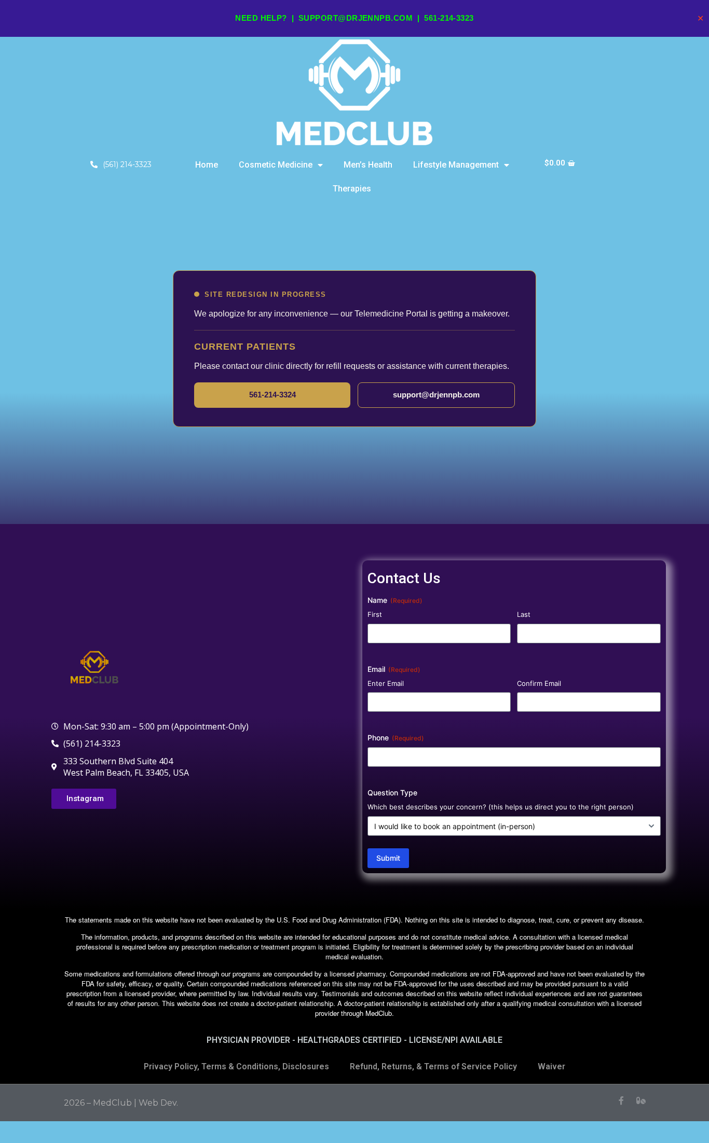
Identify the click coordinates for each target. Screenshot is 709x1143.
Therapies (352, 189)
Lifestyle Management (456, 165)
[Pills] (641, 1100)
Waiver (551, 1066)
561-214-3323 (448, 17)
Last (523, 614)
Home (206, 165)
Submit (388, 857)
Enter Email (385, 683)
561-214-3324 (272, 394)
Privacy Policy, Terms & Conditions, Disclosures (236, 1066)
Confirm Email (539, 683)
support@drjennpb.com (355, 17)
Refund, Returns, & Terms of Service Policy (433, 1066)
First (374, 614)
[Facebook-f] (621, 1100)
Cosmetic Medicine (275, 165)
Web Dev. (158, 1103)
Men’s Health (368, 165)
